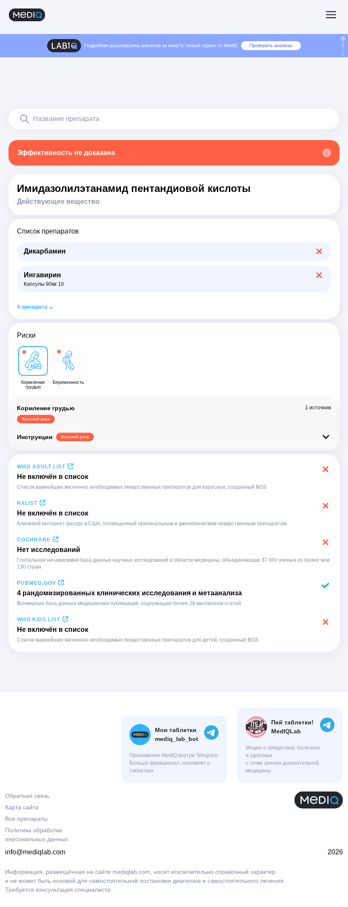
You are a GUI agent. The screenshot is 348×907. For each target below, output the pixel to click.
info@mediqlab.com (35, 852)
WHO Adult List (41, 467)
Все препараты (26, 818)
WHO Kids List (38, 620)
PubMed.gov (36, 583)
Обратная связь (27, 795)
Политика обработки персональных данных (36, 834)
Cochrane (34, 540)
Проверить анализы (271, 45)
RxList (27, 503)
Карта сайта (22, 807)
